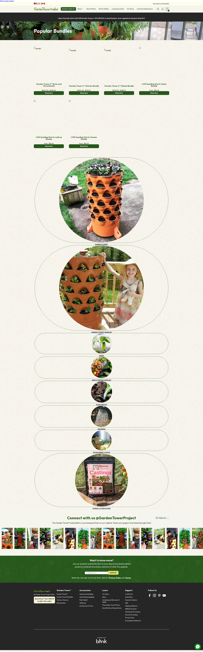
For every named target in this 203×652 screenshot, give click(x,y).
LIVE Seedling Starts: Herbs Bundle (154, 85)
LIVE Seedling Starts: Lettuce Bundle (49, 138)
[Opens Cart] (167, 9)
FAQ (126, 603)
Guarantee (128, 597)
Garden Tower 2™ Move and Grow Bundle (49, 85)
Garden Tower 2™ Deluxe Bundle (119, 86)
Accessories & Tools (86, 606)
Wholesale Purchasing (132, 612)
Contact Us (129, 594)
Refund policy (61, 603)
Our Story (105, 594)
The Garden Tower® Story (111, 605)
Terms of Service (62, 600)
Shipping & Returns (131, 606)
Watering (83, 603)
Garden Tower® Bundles (65, 597)
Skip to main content (7, 1)
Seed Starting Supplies (87, 597)
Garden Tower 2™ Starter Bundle (84, 86)
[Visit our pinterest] (159, 595)
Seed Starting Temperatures (111, 608)
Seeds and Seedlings (86, 594)
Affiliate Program (131, 609)
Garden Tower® (62, 594)
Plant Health (84, 600)
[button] (198, 647)
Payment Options (131, 600)
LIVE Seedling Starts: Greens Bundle (84, 138)
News (104, 597)
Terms (128, 578)
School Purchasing (131, 615)
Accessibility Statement (133, 621)
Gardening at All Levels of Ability (111, 601)
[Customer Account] (163, 9)
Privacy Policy (115, 578)
